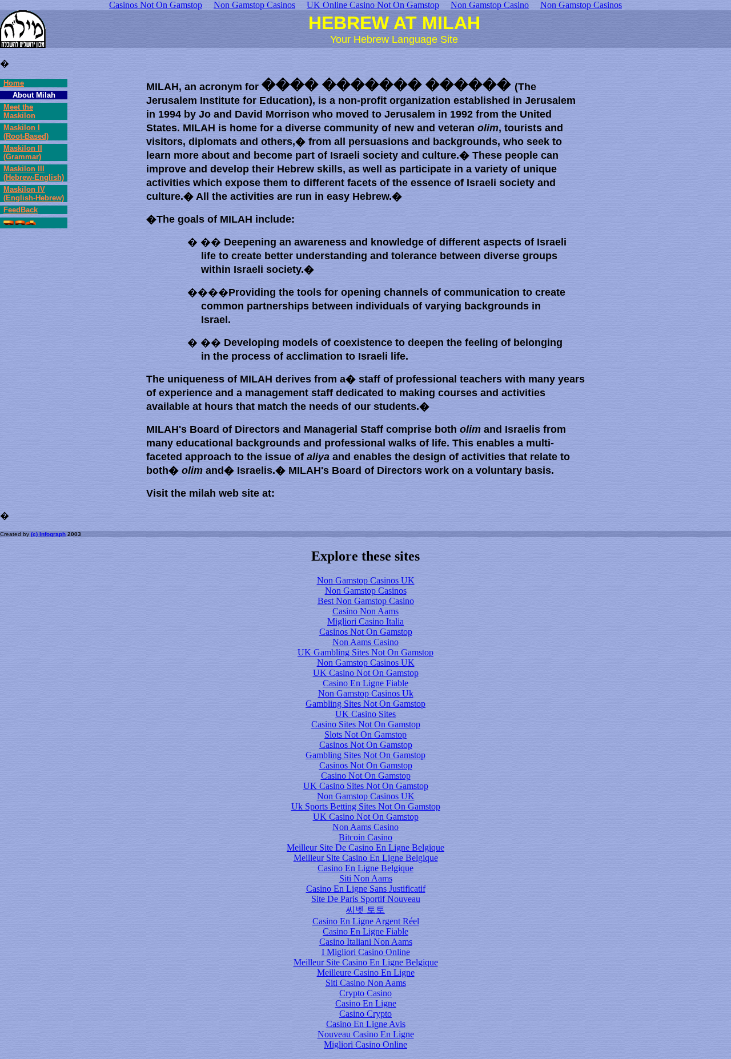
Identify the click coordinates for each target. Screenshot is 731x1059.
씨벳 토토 (365, 910)
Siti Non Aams (365, 878)
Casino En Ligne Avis (365, 1024)
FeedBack (20, 210)
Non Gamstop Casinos (366, 590)
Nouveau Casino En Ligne (366, 1034)
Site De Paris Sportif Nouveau (365, 899)
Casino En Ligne (365, 1003)
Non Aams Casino (365, 642)
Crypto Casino (365, 993)
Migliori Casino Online (365, 1044)
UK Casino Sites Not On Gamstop (365, 786)
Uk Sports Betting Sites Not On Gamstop (365, 806)
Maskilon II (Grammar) (22, 152)
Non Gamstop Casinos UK (366, 580)
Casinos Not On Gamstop (365, 632)
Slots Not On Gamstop (365, 734)
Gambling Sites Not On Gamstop (365, 703)
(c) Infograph (48, 534)
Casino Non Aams (365, 611)
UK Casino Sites (365, 714)
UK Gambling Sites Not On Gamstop (365, 652)
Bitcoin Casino (365, 837)
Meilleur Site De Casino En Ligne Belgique (365, 847)
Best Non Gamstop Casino (366, 601)
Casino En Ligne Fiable (365, 683)
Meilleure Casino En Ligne (366, 972)
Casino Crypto (365, 1013)
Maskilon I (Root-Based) (26, 131)
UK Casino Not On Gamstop (366, 673)
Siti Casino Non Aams (366, 983)
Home (13, 83)
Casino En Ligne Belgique (365, 868)
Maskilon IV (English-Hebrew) (33, 193)
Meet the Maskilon (19, 111)
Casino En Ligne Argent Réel (365, 921)
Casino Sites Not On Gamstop (365, 724)
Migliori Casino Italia (365, 621)
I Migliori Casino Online (366, 952)
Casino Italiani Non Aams (365, 942)
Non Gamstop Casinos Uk (365, 693)
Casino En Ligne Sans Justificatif (365, 888)
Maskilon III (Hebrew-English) (33, 173)
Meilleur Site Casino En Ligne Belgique (366, 858)
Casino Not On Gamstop (366, 775)
